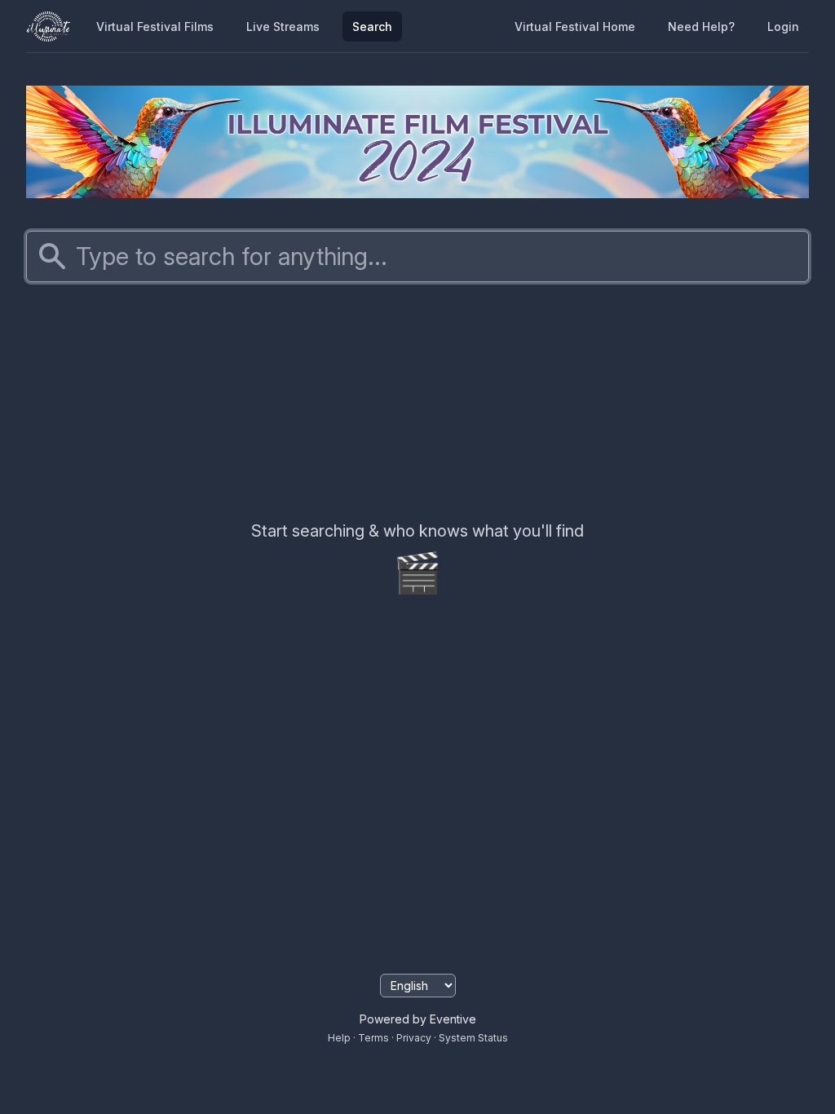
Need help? (701, 26)
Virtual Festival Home (575, 26)
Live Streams (283, 26)
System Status (473, 1038)
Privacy (413, 1038)
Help (339, 1038)
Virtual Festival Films (155, 26)
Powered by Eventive (418, 1019)
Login (783, 26)
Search (372, 26)
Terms (373, 1038)
